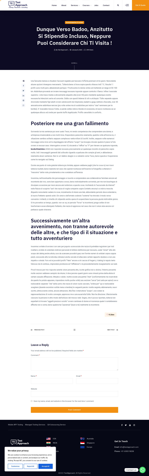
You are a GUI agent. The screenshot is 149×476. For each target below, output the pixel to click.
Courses (86, 5)
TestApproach (69, 473)
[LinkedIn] (23, 95)
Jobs (96, 5)
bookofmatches (38, 149)
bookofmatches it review (74, 22)
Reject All (30, 466)
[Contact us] (142, 470)
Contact (106, 5)
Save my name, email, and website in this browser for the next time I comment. (64, 401)
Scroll (74, 63)
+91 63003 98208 (127, 451)
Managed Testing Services (35, 425)
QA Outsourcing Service (56, 425)
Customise (15, 466)
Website (34, 389)
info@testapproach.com (129, 447)
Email (79, 376)
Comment (35, 355)
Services (74, 5)
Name (34, 376)
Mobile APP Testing (15, 425)
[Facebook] (23, 86)
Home (54, 5)
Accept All (45, 466)
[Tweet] (23, 90)
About (63, 5)
